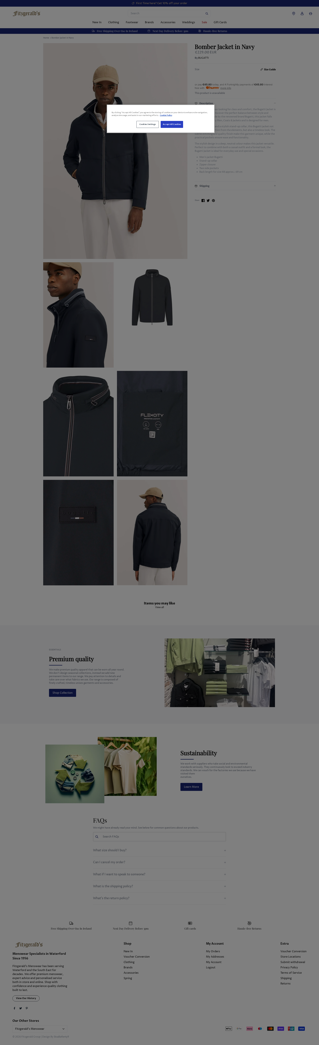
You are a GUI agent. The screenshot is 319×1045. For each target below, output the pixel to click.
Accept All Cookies (172, 124)
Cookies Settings (147, 124)
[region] (161, 118)
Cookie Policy (166, 115)
